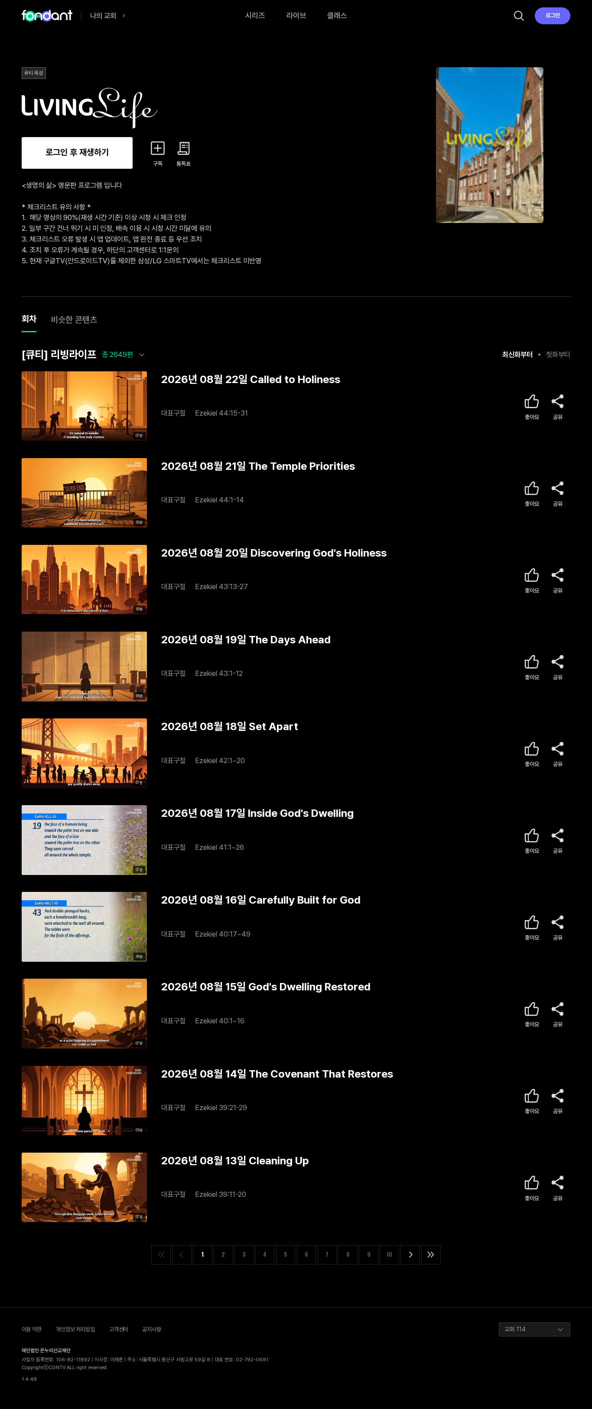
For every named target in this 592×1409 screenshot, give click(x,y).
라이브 (296, 15)
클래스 (337, 15)
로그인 (553, 15)
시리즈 (255, 15)
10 (389, 1254)
